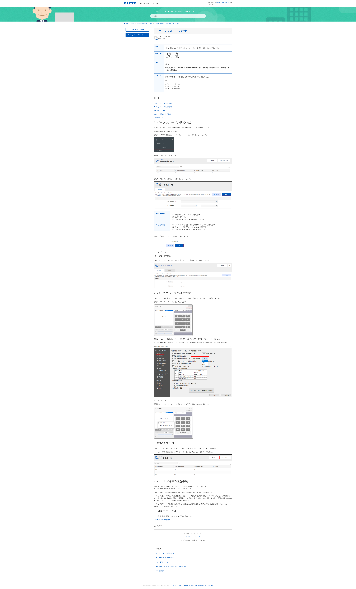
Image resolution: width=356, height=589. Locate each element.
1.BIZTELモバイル (163, 562)
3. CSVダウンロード (160, 110)
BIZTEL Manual (130, 23)
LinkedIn (160, 526)
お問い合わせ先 (202, 585)
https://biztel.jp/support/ (222, 2)
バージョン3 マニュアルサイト (149, 3)
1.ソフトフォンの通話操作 (162, 520)
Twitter (158, 526)
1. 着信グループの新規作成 (165, 557)
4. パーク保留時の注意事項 (162, 114)
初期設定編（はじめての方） (144, 23)
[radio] (188, 536)
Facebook (155, 526)
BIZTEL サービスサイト (190, 585)
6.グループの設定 (159, 23)
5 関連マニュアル (159, 118)
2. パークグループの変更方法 (163, 107)
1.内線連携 (160, 571)
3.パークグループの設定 (172, 23)
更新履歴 (210, 585)
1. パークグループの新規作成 (163, 103)
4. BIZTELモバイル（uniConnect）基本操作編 (171, 566)
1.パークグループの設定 (135, 35)
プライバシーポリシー (176, 585)
